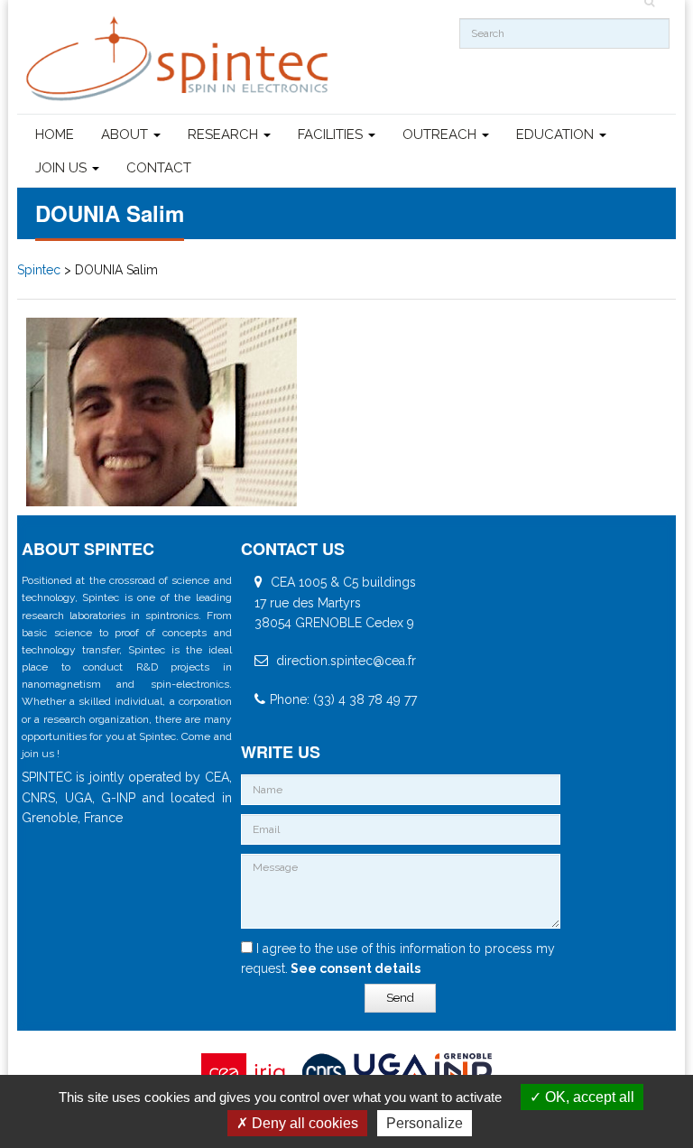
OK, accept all (587, 1097)
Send (400, 997)
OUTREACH (441, 134)
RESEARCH (225, 134)
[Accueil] (179, 59)
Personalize (424, 1123)
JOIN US (62, 168)
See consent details (354, 968)
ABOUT (126, 134)
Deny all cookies (303, 1123)
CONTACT (158, 168)
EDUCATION (556, 134)
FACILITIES (332, 134)
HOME (54, 134)
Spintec (38, 270)
